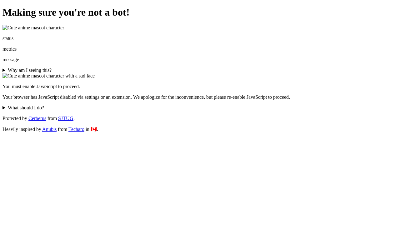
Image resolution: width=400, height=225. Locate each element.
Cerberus (37, 118)
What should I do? (26, 107)
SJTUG (65, 118)
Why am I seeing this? (30, 70)
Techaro (76, 129)
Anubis (49, 129)
